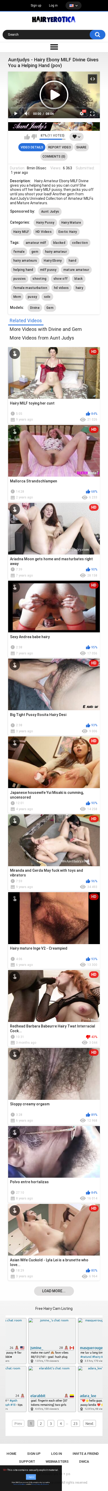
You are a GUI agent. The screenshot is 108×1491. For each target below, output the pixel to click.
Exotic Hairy (67, 232)
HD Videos (44, 232)
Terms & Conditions (19, 1484)
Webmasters (57, 1461)
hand (72, 260)
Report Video (59, 147)
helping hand (23, 270)
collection (80, 243)
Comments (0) (53, 156)
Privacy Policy (35, 1484)
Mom (17, 297)
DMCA (84, 1461)
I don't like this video (34, 136)
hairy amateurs (25, 260)
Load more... (54, 1291)
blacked (59, 243)
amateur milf (36, 243)
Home (11, 1454)
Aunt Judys (50, 211)
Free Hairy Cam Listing (54, 1308)
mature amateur (76, 270)
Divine (35, 308)
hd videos (61, 288)
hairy (79, 288)
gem (34, 252)
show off (60, 279)
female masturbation (30, 288)
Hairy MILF (21, 232)
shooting (39, 279)
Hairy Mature (71, 222)
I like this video (27, 136)
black (78, 279)
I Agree (31, 1477)
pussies (19, 279)
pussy (32, 297)
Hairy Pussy (45, 222)
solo (47, 297)
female (19, 252)
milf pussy (48, 270)
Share (81, 147)
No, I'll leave (44, 1484)
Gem (49, 308)
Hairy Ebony (53, 260)
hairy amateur (56, 252)
